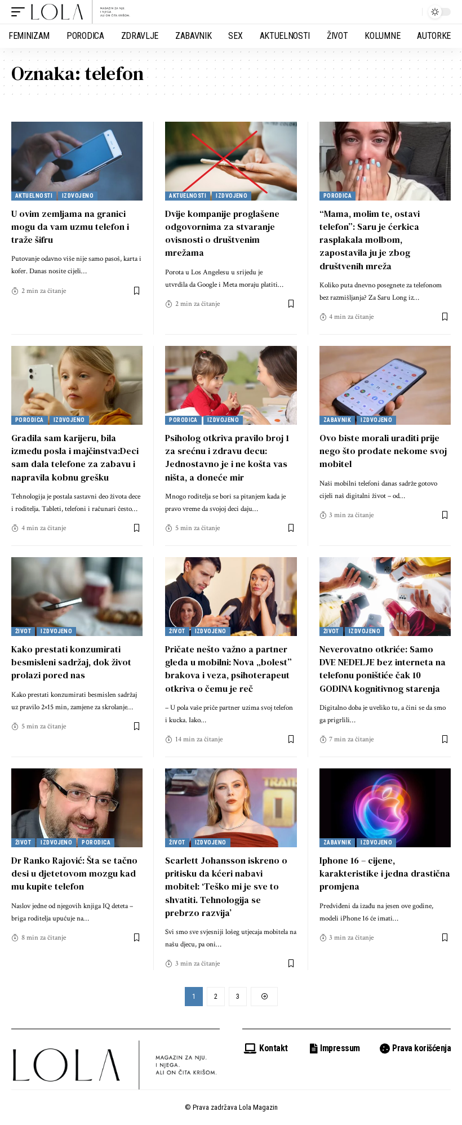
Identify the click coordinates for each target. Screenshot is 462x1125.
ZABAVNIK (337, 420)
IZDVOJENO (78, 196)
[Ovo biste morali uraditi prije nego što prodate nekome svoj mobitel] (385, 385)
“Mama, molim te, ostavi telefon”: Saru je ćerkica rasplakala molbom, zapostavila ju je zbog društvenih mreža (369, 239)
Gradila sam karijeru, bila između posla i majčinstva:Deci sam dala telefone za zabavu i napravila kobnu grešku (75, 457)
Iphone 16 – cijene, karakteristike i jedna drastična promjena (384, 873)
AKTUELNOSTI (33, 196)
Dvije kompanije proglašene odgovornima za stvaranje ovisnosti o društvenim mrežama (222, 233)
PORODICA (337, 196)
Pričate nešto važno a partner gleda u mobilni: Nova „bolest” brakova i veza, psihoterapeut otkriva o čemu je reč (228, 669)
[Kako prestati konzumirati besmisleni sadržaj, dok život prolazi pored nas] (77, 596)
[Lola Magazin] (80, 12)
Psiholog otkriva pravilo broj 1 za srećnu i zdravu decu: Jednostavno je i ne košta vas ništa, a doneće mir (227, 457)
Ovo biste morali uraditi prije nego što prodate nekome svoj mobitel (383, 451)
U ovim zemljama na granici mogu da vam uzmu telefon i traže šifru (70, 226)
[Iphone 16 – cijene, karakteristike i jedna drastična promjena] (385, 807)
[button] (20, 12)
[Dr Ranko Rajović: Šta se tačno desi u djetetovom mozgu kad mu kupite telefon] (77, 807)
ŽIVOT (23, 631)
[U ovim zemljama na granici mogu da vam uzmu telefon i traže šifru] (77, 161)
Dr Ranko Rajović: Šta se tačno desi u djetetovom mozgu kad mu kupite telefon (74, 873)
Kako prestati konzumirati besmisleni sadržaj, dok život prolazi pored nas (71, 662)
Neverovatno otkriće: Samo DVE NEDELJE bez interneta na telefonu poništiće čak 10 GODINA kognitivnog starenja (382, 669)
